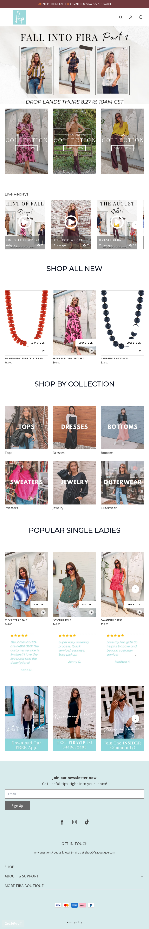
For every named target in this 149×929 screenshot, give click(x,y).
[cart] (140, 17)
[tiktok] (87, 822)
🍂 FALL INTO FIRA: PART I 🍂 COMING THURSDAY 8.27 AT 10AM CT (74, 4)
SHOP (9, 867)
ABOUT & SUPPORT (22, 876)
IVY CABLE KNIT (62, 620)
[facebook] (62, 822)
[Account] (130, 17)
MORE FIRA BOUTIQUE (24, 885)
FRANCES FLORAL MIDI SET (68, 358)
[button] (135, 225)
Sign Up (17, 806)
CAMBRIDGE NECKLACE (114, 358)
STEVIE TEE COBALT (16, 620)
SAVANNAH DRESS (111, 620)
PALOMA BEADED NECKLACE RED (24, 358)
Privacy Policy (74, 922)
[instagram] (74, 822)
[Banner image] (74, 68)
